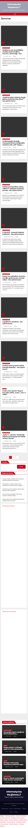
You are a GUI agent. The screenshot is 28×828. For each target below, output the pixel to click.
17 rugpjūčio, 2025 (8, 236)
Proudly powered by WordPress (10, 803)
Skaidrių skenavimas (5, 818)
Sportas (4, 388)
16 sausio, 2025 (7, 397)
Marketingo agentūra (10, 816)
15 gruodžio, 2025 (8, 103)
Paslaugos (16, 811)
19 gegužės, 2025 (7, 371)
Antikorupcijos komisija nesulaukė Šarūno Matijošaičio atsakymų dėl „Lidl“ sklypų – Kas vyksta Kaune (13, 143)
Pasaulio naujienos (7, 730)
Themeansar (13, 805)
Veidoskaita (3, 822)
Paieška (4, 462)
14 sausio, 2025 (7, 441)
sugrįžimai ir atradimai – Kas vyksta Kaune (12, 322)
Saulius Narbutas (13, 820)
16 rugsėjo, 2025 (7, 193)
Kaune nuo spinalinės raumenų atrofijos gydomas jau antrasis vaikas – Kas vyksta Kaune (13, 278)
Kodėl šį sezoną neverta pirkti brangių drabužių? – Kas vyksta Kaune (13, 367)
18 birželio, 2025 (7, 326)
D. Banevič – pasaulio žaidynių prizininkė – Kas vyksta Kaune (13, 233)
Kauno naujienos (4, 824)
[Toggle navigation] (15, 14)
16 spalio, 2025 (7, 147)
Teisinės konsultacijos (21, 816)
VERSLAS (24, 808)
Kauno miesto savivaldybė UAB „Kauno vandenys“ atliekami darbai (13, 779)
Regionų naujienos (14, 824)
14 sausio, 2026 (7, 56)
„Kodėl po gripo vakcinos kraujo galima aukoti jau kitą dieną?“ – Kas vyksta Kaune (14, 99)
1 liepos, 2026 (8, 736)
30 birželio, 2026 (8, 766)
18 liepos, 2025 (7, 282)
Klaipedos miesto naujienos (18, 818)
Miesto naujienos (4, 820)
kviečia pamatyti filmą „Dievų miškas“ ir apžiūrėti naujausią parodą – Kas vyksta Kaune (13, 188)
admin (14, 56)
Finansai (5, 745)
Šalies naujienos (6, 95)
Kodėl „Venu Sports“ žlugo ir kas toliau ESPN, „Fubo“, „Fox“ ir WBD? (14, 392)
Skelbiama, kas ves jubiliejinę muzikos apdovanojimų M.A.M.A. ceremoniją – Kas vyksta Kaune (12, 52)
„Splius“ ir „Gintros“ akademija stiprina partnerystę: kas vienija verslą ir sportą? (13, 436)
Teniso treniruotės (11, 822)
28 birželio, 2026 (8, 782)
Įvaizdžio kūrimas (23, 820)
